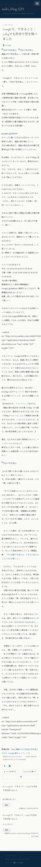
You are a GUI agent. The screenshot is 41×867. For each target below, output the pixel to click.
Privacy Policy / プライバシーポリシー (18, 859)
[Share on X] (5, 766)
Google (8, 45)
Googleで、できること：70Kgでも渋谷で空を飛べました (20, 34)
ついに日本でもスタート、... (12, 771)
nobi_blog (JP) (13, 9)
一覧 (20, 777)
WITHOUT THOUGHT (24, 622)
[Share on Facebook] (10, 766)
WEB (36, 836)
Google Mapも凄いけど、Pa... (30, 771)
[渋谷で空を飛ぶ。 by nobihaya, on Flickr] (10, 50)
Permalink (22, 759)
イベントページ (21, 403)
